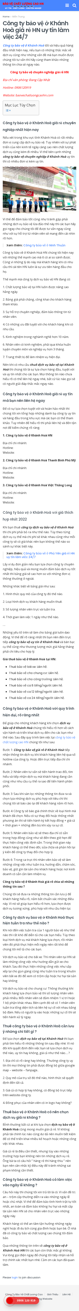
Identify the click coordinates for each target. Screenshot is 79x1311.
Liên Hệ (66, 1294)
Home (6, 16)
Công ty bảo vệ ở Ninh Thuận (44, 245)
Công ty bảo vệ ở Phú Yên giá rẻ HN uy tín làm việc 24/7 (40, 555)
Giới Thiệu (52, 1294)
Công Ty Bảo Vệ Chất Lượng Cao (24, 1294)
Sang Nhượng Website (39, 1299)
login (15, 1277)
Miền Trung (18, 16)
